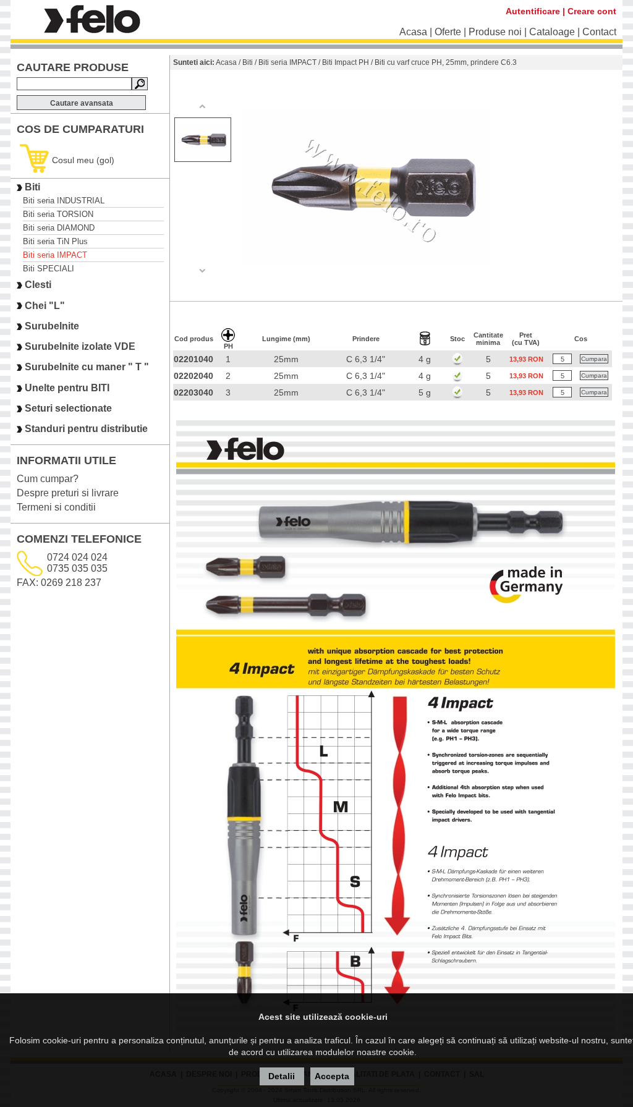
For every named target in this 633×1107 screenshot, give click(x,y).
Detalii (281, 1076)
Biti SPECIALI (48, 268)
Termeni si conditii (56, 507)
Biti (32, 187)
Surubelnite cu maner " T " (87, 367)
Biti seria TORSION (58, 214)
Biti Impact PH (345, 62)
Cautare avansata (81, 103)
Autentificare (533, 11)
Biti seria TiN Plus (55, 241)
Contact (599, 32)
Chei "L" (45, 305)
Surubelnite (52, 326)
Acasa (413, 32)
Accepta (332, 1076)
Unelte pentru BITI (67, 388)
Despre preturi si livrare (68, 493)
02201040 (193, 359)
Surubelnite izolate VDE (80, 346)
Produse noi (495, 32)
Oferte (448, 32)
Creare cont (591, 11)
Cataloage (552, 32)
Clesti (38, 285)
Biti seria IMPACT (55, 255)
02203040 (193, 392)
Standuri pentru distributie (86, 429)
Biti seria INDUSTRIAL (63, 200)
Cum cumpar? (48, 478)
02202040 (193, 376)
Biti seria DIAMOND (59, 227)
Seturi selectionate (68, 408)
